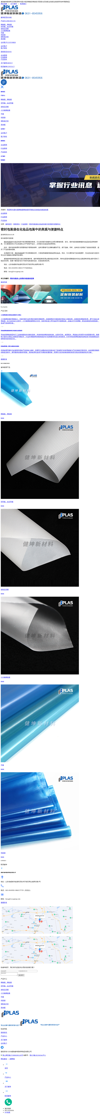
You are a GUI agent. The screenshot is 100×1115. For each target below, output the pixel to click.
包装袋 (3, 35)
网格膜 (21, 210)
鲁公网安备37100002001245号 (12, 1055)
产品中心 (8, 21)
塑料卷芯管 (5, 37)
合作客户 (8, 42)
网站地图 (4, 4)
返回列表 (4, 282)
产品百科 (4, 59)
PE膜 (17, 210)
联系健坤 (8, 66)
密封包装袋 (14, 278)
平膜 (2, 33)
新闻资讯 (6, 51)
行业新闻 (4, 57)
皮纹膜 (41, 210)
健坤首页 (6, 17)
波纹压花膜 (5, 28)
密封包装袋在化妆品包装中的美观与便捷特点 (44, 224)
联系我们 (23, 4)
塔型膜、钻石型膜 (7, 26)
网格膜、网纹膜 (6, 24)
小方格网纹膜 (5, 30)
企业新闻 (4, 55)
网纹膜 (25, 210)
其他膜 (3, 39)
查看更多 (4, 359)
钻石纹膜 (36, 210)
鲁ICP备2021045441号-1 (38, 1055)
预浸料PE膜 (11, 210)
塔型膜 (30, 210)
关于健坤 (13, 4)
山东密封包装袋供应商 (26, 278)
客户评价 (4, 48)
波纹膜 (46, 210)
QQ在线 (7, 1112)
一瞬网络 (12, 1059)
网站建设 (4, 1059)
